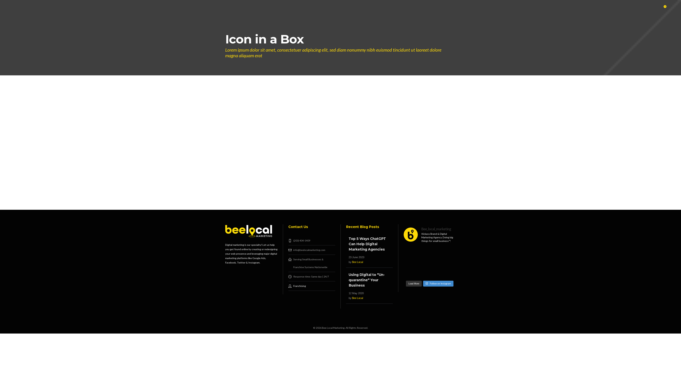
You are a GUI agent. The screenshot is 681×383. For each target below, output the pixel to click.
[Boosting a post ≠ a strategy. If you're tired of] (430, 262)
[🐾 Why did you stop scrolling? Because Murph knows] (448, 251)
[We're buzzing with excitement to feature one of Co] (430, 272)
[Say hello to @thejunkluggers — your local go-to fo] (448, 272)
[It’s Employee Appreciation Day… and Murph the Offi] (412, 251)
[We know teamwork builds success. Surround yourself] (448, 262)
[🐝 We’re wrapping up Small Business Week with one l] (412, 272)
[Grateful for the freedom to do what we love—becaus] (412, 262)
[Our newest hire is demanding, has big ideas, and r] (430, 251)
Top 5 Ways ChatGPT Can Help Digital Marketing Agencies (367, 244)
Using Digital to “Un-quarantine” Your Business (367, 280)
